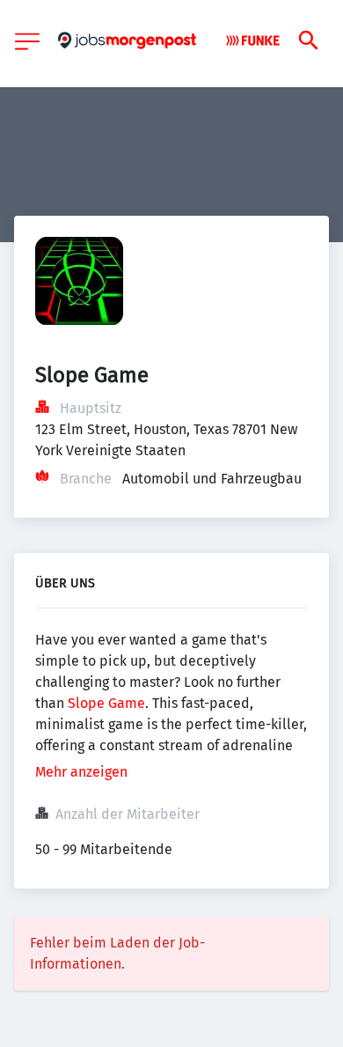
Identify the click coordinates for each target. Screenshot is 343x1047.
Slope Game (106, 703)
